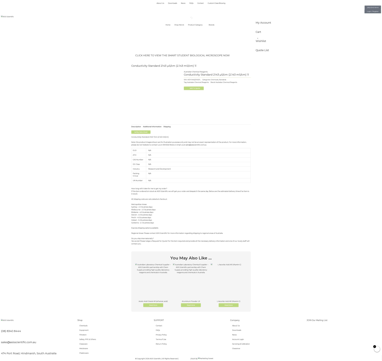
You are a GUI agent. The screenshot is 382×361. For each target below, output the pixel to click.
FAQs (191, 3)
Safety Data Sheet (141, 132)
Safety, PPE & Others (87, 339)
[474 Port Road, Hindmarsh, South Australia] (3, 348)
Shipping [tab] (167, 127)
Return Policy (161, 344)
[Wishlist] (258, 36)
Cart (258, 31)
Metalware (83, 348)
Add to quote (195, 88)
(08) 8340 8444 (11, 331)
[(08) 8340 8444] (3, 326)
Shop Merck (179, 25)
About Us (160, 3)
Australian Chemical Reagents (196, 72)
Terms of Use (161, 339)
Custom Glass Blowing (216, 3)
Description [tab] (136, 127)
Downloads (172, 3)
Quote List (262, 50)
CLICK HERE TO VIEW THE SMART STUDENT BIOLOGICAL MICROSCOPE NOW (182, 55)
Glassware (83, 344)
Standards (222, 80)
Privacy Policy (161, 335)
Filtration (82, 335)
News (183, 3)
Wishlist (261, 41)
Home (168, 25)
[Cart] (258, 26)
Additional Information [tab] (152, 127)
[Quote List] (258, 45)
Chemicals (214, 80)
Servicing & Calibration (241, 344)
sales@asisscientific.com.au (18, 342)
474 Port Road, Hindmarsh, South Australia (28, 353)
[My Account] (258, 17)
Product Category (195, 25)
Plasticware (84, 353)
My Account (263, 22)
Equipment (84, 330)
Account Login (238, 339)
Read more (153, 305)
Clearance (236, 348)
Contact (200, 3)
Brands (211, 25)
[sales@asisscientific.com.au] (3, 337)
